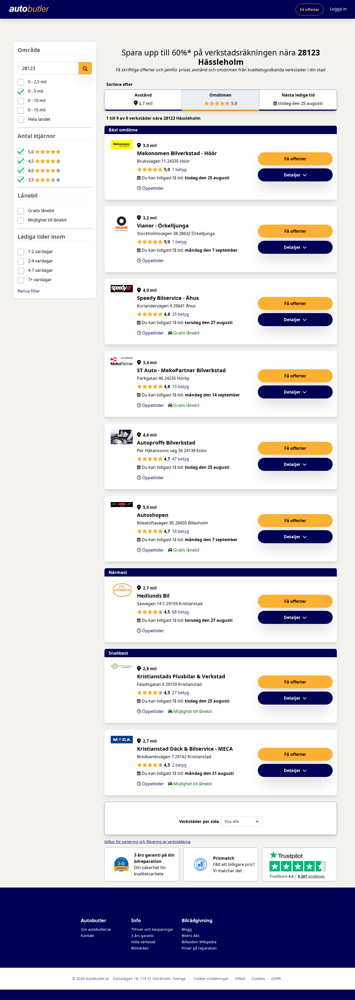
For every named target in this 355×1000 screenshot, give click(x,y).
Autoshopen (152, 514)
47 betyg (180, 459)
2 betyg (179, 765)
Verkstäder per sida (199, 821)
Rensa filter (29, 291)
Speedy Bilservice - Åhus (168, 297)
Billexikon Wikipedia (199, 941)
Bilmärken (140, 948)
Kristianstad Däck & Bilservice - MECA (185, 748)
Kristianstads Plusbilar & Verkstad (181, 676)
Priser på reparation (199, 948)
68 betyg (180, 612)
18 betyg (180, 531)
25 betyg (180, 314)
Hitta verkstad (143, 941)
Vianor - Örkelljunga (163, 225)
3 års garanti (142, 935)
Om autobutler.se (96, 929)
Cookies (258, 978)
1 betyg (179, 169)
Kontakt (87, 935)
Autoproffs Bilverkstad (166, 442)
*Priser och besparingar (152, 929)
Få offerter (309, 9)
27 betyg (180, 692)
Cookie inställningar (211, 978)
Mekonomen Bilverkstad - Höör (177, 153)
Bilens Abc (191, 935)
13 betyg (180, 386)
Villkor (240, 978)
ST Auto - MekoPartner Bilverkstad (181, 370)
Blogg (187, 929)
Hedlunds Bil (153, 595)
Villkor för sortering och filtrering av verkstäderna (147, 841)
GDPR (276, 978)
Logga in (338, 9)
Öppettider (152, 188)
